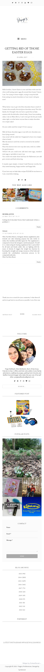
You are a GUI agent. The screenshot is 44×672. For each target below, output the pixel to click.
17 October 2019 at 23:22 (13, 233)
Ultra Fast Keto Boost (9, 257)
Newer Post (7, 315)
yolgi (4, 231)
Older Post (36, 315)
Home (22, 314)
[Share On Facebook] (22, 180)
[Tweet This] (19, 180)
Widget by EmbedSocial (31, 663)
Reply (39, 227)
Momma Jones (8, 214)
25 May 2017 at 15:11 (11, 216)
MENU (23, 39)
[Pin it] (25, 180)
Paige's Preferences (25, 666)
